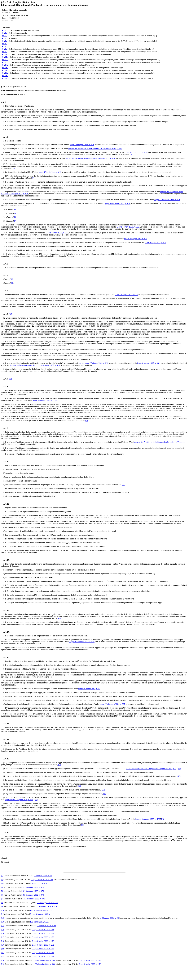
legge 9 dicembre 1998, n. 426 (147, 819)
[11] (10, 379)
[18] (178, 776)
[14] (59, 618)
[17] (154, 772)
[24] (82, 825)
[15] (59, 765)
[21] (104, 794)
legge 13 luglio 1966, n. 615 (50, 172)
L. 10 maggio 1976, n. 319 (47, 903)
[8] (12, 279)
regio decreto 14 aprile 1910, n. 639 (19, 800)
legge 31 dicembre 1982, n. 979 (167, 200)
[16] (179, 769)
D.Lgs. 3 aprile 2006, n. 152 (42, 880)
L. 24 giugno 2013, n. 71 (40, 883)
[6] (15, 217)
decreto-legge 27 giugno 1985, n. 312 (93, 363)
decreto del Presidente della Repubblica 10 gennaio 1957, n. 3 (151, 769)
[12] (86, 421)
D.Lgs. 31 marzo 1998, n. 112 (42, 914)
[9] (12, 283)
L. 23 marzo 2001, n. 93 (109, 918)
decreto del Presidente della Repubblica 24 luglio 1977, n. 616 (90, 158)
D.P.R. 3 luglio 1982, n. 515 (155, 243)
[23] (162, 819)
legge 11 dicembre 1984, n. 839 (81, 642)
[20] (103, 790)
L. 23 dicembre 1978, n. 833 (128, 227)
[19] (79, 786)
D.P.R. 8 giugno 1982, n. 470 (135, 239)
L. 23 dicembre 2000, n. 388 (44, 960)
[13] (123, 485)
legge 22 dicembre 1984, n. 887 (112, 704)
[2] (14, 168)
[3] (33, 178)
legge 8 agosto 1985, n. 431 (148, 363)
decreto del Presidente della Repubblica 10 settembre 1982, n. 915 (95, 149)
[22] (36, 800)
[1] (131, 154)
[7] (15, 221)
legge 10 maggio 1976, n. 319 (82, 145)
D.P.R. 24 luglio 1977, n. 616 (136, 152)
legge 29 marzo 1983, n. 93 (89, 689)
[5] (15, 213)
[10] (10, 314)
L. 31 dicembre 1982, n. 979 (32, 887)
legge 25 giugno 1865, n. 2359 (45, 400)
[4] (15, 209)
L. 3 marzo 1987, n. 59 (43, 876)
